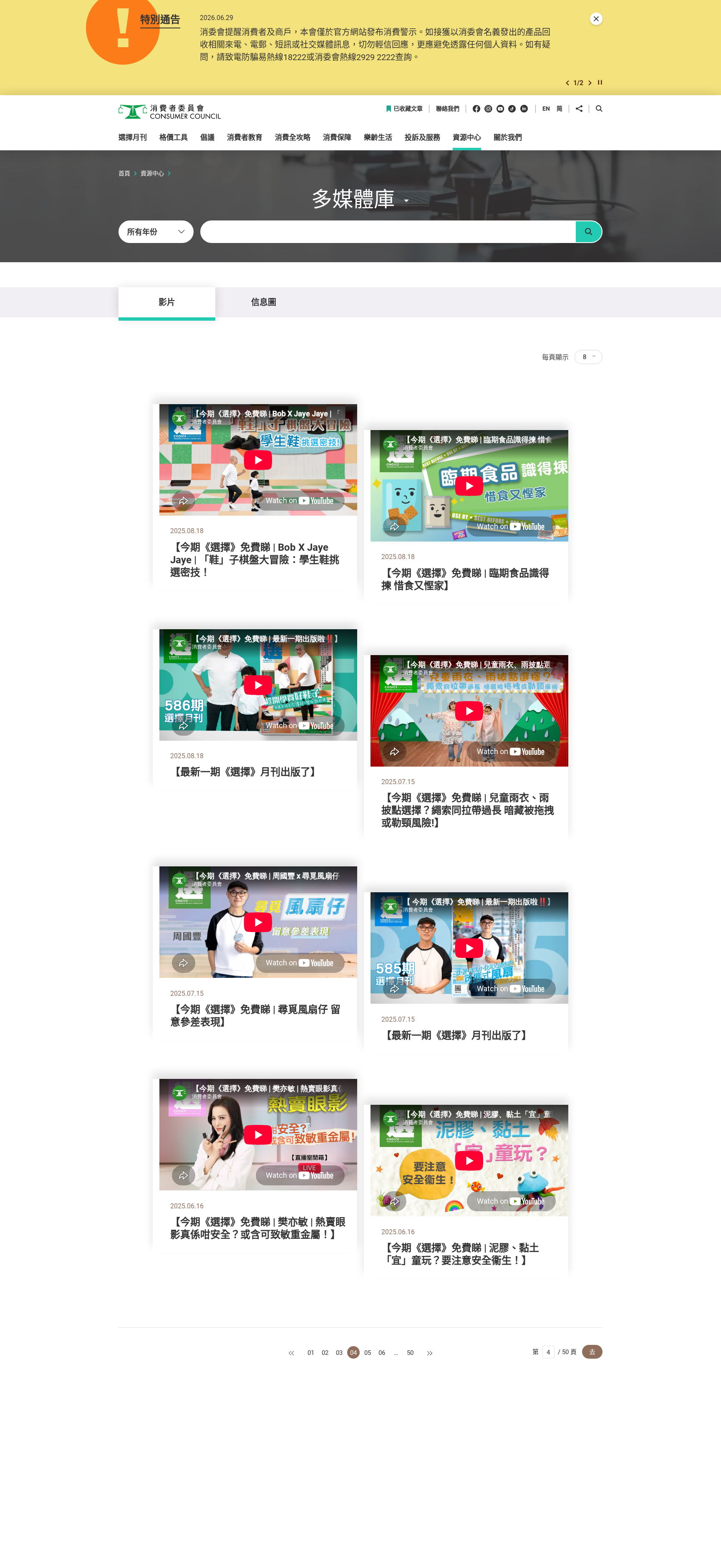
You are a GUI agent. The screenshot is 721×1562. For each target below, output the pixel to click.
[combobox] (156, 231)
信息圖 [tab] (263, 302)
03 (339, 1352)
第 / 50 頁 (554, 1351)
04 (353, 1352)
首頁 (124, 173)
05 (367, 1352)
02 (325, 1352)
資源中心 (152, 173)
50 (410, 1352)
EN (546, 108)
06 (381, 1352)
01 (311, 1352)
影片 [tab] (167, 302)
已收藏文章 (408, 108)
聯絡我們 (447, 108)
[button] (567, 83)
